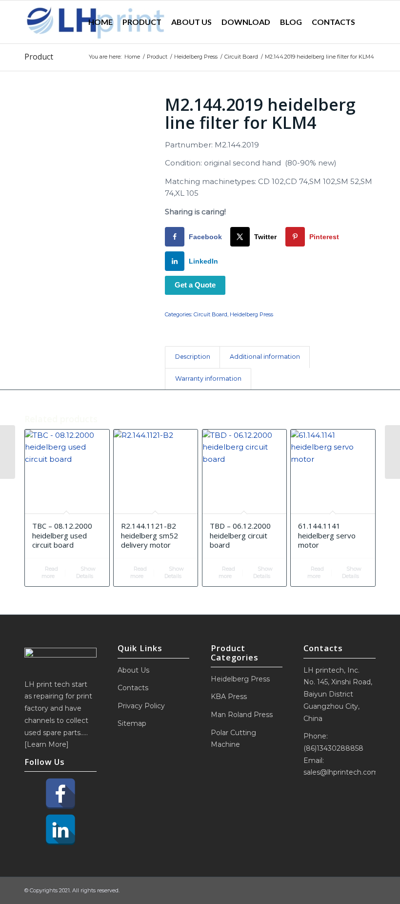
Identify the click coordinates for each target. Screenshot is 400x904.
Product (38, 56)
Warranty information (208, 378)
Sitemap (132, 723)
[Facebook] (60, 793)
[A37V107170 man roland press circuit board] (7, 452)
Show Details (86, 572)
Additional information (265, 356)
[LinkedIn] (60, 829)
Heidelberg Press (251, 314)
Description (192, 356)
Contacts (133, 687)
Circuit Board (210, 314)
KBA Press (229, 696)
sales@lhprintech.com (341, 772)
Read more (49, 572)
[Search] (368, 21)
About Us (133, 670)
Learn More (46, 744)
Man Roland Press (242, 714)
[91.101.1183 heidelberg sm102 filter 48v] (392, 452)
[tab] (192, 357)
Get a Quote (195, 285)
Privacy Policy (141, 705)
